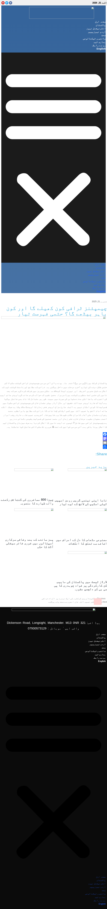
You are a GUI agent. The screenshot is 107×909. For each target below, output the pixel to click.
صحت (103, 35)
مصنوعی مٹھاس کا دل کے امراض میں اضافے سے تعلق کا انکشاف (81, 541)
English (101, 48)
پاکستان (101, 25)
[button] (53, 158)
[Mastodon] (53, 438)
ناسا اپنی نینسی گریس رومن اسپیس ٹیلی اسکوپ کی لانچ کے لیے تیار (81, 502)
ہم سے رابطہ (98, 45)
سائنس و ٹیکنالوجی (94, 38)
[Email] (53, 443)
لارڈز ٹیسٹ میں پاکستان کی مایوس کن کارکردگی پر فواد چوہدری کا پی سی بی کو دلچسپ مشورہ (80, 585)
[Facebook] (53, 434)
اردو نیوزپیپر (97, 31)
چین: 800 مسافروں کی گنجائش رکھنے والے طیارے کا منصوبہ (27, 501)
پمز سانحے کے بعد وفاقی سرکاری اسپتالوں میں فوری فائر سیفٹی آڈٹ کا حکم (29, 543)
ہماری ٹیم (100, 42)
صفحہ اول (100, 21)
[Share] (53, 447)
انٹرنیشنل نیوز (96, 28)
